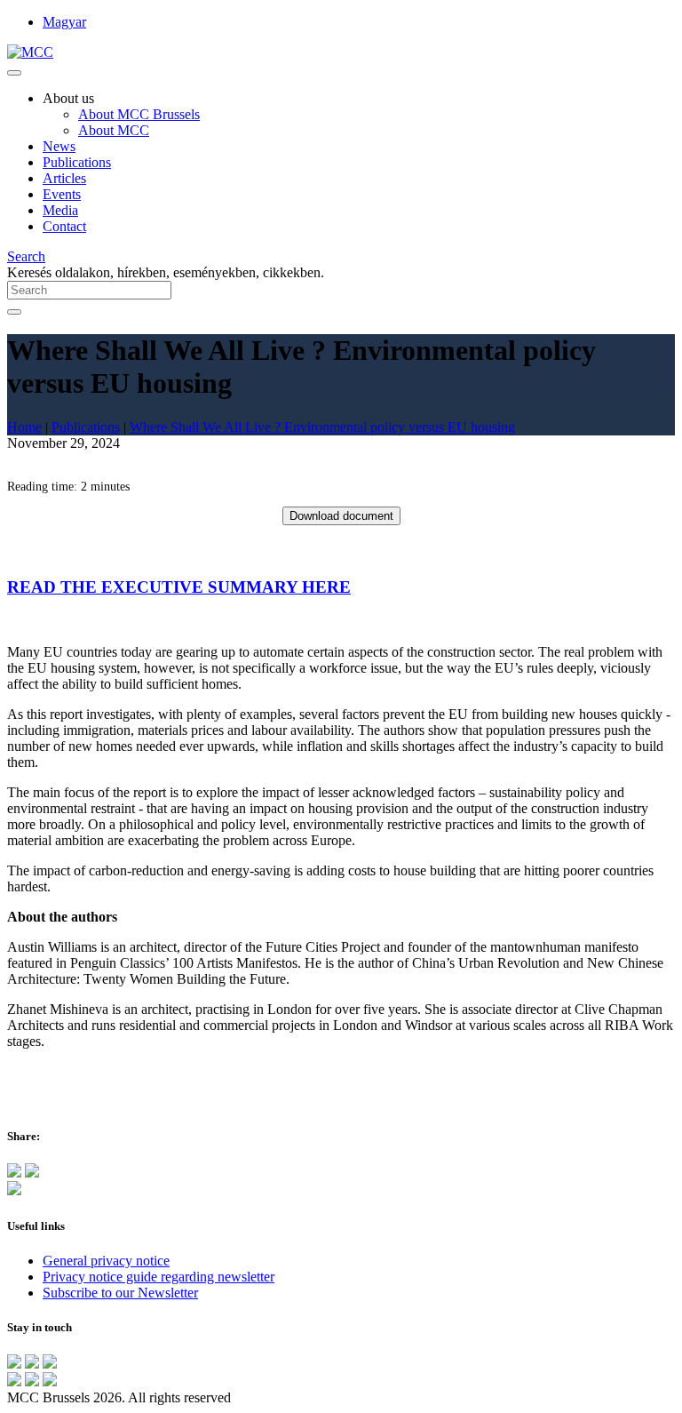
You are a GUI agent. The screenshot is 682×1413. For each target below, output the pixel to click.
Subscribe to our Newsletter (120, 1292)
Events (62, 194)
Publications (77, 162)
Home (24, 427)
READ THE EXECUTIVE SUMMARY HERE (179, 587)
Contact (64, 226)
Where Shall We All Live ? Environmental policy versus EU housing (322, 427)
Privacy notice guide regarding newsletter (158, 1276)
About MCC (113, 130)
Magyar (64, 21)
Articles (64, 178)
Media (60, 210)
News (59, 146)
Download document (341, 516)
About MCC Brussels (139, 114)
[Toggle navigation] (14, 73)
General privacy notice (106, 1260)
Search (26, 256)
